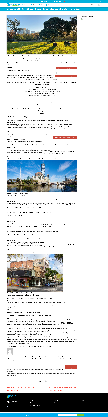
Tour (49, 5)
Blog (98, 5)
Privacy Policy (33, 403)
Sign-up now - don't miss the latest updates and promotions (40, 415)
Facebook (56, 403)
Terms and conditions (35, 405)
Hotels (26, 5)
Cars (42, 5)
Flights (34, 5)
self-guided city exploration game (65, 76)
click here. (65, 1)
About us (32, 400)
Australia (15, 56)
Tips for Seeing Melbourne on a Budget (64, 137)
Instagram (56, 400)
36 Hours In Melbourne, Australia (66, 68)
